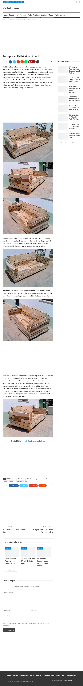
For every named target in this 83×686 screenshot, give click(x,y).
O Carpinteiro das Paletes (35, 441)
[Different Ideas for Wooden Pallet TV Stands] (63, 117)
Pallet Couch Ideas (45, 479)
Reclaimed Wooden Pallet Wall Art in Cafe (74, 98)
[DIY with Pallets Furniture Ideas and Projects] (63, 79)
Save (33, 62)
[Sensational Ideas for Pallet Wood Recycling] (63, 89)
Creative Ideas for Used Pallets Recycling (74, 126)
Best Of (12, 15)
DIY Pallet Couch (11, 479)
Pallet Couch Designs (32, 479)
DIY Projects (21, 15)
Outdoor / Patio (47, 15)
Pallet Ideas (11, 8)
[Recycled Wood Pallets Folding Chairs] (63, 136)
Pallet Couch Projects (21, 481)
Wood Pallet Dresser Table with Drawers (74, 108)
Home (5, 15)
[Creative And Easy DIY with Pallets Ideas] (28, 552)
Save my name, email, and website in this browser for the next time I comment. (26, 624)
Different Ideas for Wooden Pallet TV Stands (74, 117)
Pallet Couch (21, 479)
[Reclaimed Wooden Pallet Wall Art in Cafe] (63, 99)
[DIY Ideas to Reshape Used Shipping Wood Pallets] (44, 552)
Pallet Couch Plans (8, 481)
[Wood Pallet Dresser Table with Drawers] (63, 108)
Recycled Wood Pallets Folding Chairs (74, 135)
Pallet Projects (71, 676)
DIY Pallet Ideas (67, 680)
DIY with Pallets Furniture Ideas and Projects (74, 79)
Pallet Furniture (34, 15)
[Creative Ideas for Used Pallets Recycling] (63, 126)
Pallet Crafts (60, 15)
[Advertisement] (41, 36)
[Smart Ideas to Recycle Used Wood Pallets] (12, 552)
